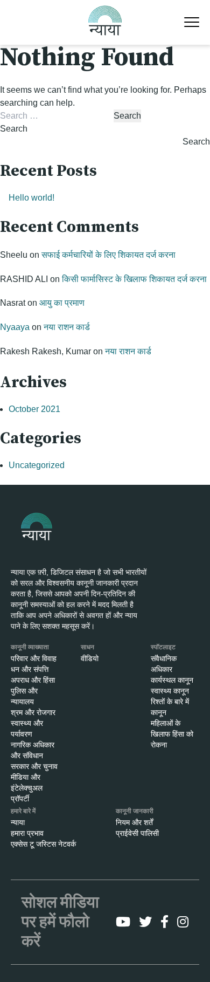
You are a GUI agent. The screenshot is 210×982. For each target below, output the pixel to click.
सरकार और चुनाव (34, 766)
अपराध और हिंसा (33, 680)
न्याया (18, 822)
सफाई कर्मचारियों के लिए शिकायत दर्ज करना (108, 254)
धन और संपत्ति (29, 669)
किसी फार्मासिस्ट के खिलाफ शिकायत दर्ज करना (134, 279)
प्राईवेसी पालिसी (137, 833)
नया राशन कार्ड (67, 327)
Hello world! (31, 197)
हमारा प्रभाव (27, 833)
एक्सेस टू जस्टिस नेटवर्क (43, 844)
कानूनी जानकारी (134, 811)
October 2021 (34, 409)
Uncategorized (37, 465)
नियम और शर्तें (134, 822)
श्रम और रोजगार (33, 712)
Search (13, 128)
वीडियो (90, 658)
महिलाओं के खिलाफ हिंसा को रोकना (172, 734)
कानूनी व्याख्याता (30, 647)
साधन (87, 647)
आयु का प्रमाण (62, 302)
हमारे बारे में (23, 811)
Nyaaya (15, 327)
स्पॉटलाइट (163, 647)
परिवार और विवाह (34, 658)
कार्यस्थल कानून (172, 680)
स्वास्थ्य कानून (170, 690)
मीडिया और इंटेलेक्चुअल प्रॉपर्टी (27, 788)
